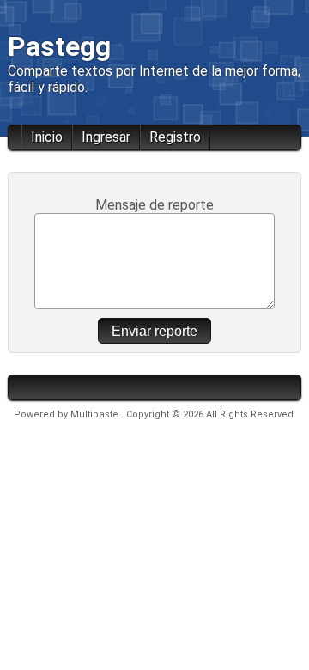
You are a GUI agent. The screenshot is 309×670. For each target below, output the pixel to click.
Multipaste (95, 414)
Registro (175, 137)
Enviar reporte (154, 331)
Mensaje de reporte (154, 205)
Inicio (47, 137)
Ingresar (106, 137)
